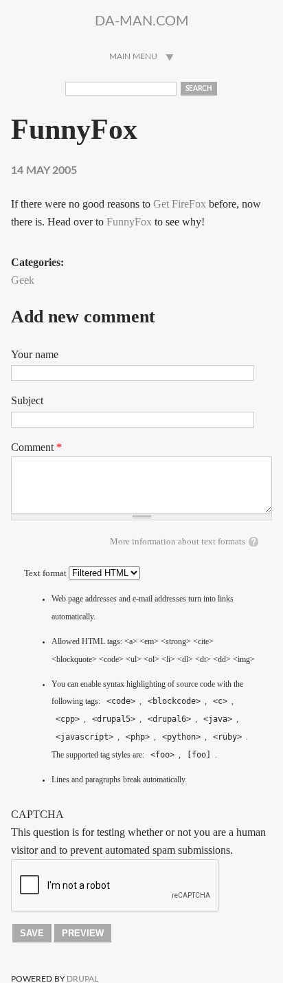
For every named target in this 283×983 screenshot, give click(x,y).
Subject (27, 400)
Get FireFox (179, 204)
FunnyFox (129, 222)
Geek (22, 280)
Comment (36, 447)
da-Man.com (142, 21)
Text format (46, 573)
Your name (34, 354)
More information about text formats (177, 541)
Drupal (82, 979)
